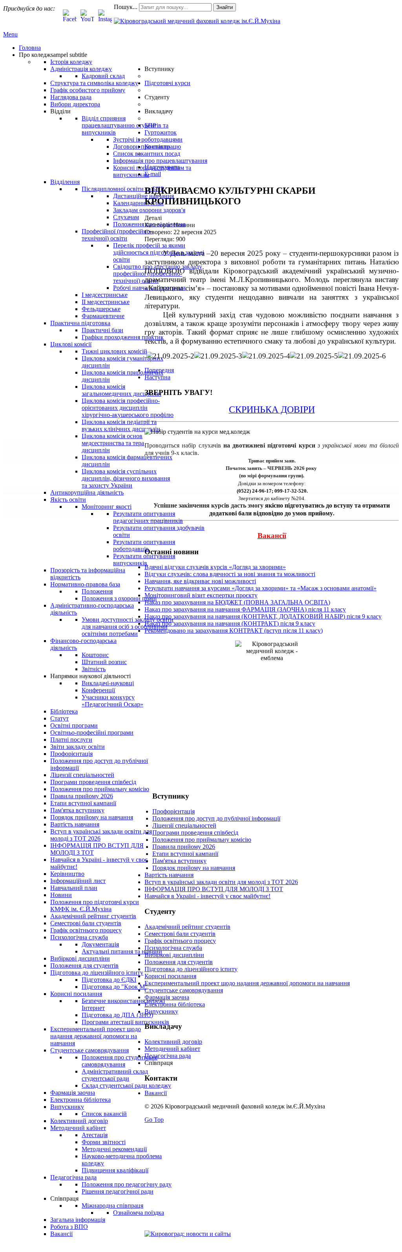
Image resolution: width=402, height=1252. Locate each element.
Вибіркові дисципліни (174, 955)
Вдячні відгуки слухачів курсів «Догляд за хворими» (215, 567)
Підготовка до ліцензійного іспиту (191, 969)
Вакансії (155, 1093)
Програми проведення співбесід (195, 832)
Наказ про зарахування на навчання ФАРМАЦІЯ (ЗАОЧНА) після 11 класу (245, 609)
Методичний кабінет (172, 1048)
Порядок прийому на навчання (193, 867)
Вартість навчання (169, 875)
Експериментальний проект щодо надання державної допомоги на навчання (247, 983)
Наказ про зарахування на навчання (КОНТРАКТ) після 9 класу (229, 623)
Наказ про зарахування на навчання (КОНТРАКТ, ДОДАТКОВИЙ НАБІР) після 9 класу (263, 616)
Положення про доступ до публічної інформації (216, 818)
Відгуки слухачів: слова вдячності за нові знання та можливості (229, 574)
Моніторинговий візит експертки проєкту (201, 595)
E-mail (152, 174)
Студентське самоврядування (183, 990)
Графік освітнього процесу (180, 940)
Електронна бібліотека (174, 1004)
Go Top (154, 1119)
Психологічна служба (173, 947)
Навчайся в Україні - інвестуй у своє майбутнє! (207, 896)
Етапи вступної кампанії (185, 853)
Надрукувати (162, 167)
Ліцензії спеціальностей (184, 825)
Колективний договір (173, 1041)
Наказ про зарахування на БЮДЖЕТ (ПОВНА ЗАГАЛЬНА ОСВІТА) (237, 602)
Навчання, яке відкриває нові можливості (200, 581)
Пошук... (125, 7)
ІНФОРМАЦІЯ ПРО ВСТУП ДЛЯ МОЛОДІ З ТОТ (213, 889)
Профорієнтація (173, 811)
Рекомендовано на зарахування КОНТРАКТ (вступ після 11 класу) (233, 630)
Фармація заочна (166, 997)
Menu (10, 34)
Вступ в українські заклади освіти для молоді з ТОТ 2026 (221, 882)
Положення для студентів (178, 962)
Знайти (224, 7)
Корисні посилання (170, 976)
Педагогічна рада (167, 1055)
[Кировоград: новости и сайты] (187, 1233)
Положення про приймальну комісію (201, 839)
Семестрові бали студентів (180, 933)
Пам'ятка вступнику (179, 860)
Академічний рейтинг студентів (187, 926)
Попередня (159, 370)
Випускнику (161, 1011)
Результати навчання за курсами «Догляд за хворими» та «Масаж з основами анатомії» (260, 588)
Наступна (157, 377)
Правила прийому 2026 (183, 846)
